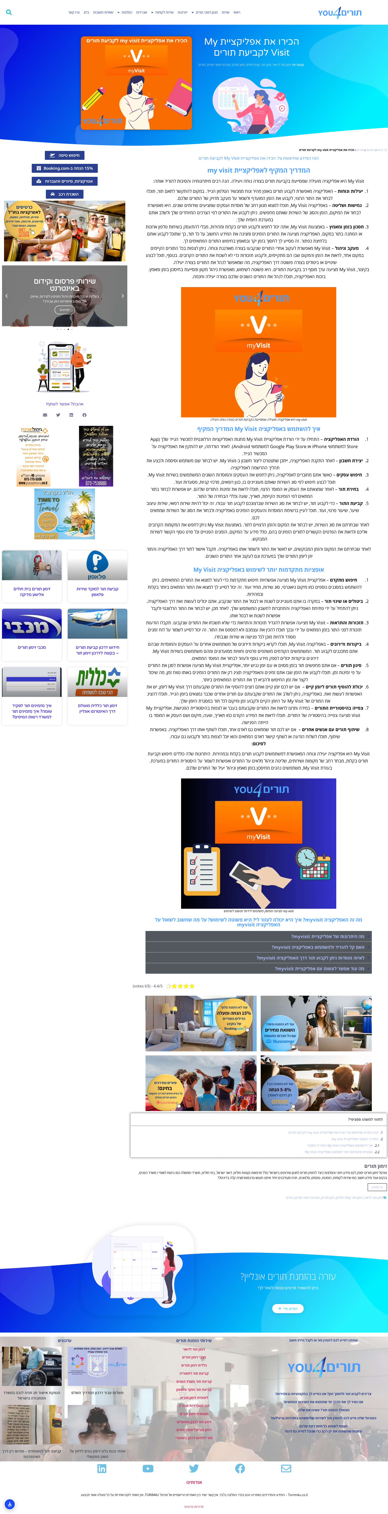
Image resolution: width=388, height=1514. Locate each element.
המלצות (127, 12)
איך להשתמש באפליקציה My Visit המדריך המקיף (340, 1145)
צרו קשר (73, 12)
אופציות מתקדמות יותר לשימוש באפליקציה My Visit (339, 1152)
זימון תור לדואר (282, 65)
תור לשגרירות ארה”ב (194, 1405)
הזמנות (370, 150)
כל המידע (377, 1187)
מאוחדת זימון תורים (194, 1413)
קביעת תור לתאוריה (194, 1373)
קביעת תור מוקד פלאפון (194, 1389)
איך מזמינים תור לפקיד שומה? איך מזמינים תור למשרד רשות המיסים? (32, 711)
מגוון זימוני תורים (207, 12)
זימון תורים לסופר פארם (194, 1429)
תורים (202, 65)
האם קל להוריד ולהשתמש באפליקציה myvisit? (318, 947)
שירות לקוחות (164, 12)
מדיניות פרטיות (194, 1506)
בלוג (86, 12)
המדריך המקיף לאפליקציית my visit (355, 1139)
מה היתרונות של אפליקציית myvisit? (327, 936)
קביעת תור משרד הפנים (194, 1381)
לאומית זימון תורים (194, 1397)
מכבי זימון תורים (32, 647)
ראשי (236, 12)
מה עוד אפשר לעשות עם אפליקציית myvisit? (319, 968)
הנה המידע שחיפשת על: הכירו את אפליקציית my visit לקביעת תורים (334, 1132)
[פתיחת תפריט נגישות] (9, 1504)
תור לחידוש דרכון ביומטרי (194, 1438)
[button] (9, 12)
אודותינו (194, 1482)
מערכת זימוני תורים (219, 65)
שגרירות (141, 12)
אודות (225, 12)
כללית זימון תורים (194, 1365)
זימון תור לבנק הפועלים (194, 1422)
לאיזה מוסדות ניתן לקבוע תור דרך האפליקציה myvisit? (310, 958)
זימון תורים (238, 65)
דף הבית (382, 150)
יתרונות (183, 12)
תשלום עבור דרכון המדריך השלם (97, 1392)
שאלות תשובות (103, 12)
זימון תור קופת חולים (258, 65)
